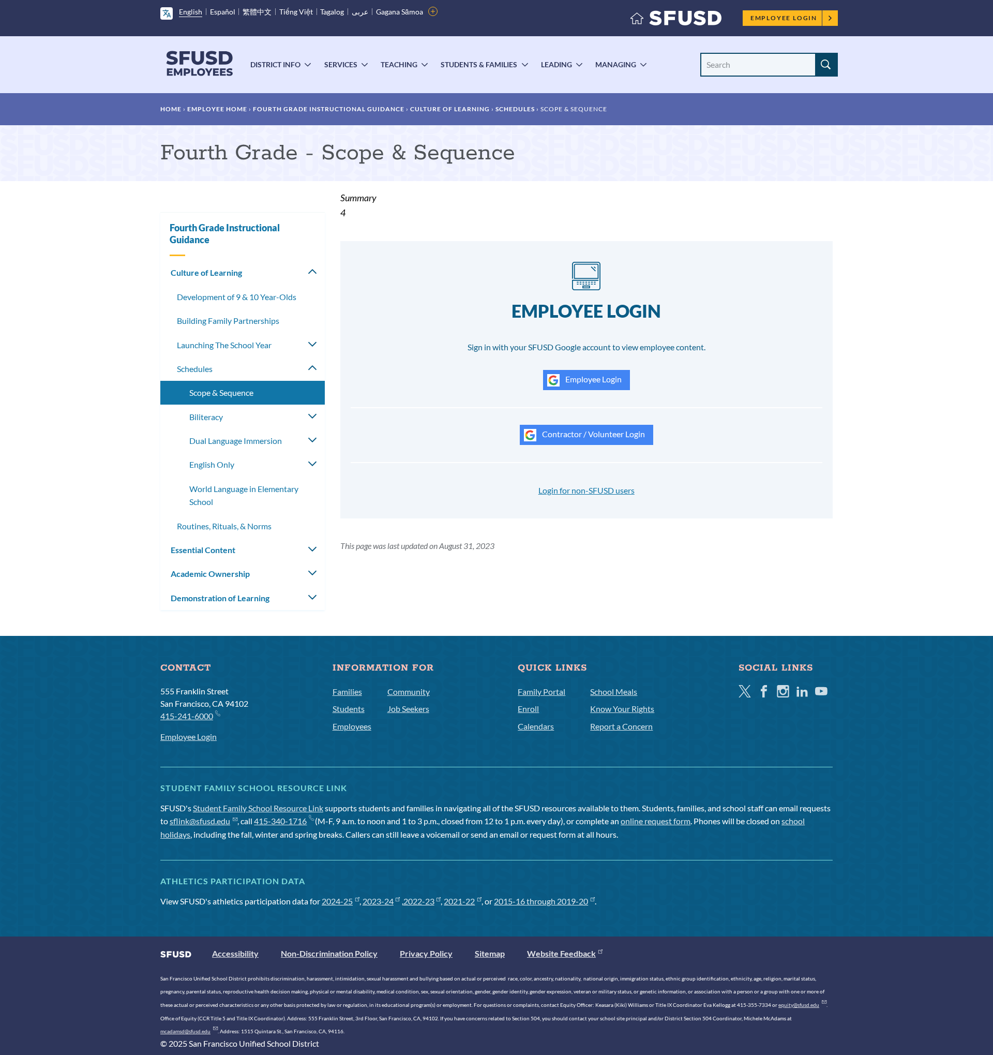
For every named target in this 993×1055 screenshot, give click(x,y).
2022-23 (418, 901)
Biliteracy (206, 417)
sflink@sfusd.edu (200, 821)
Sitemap (490, 953)
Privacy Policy (426, 953)
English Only (211, 464)
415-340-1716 (280, 821)
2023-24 (378, 901)
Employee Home (217, 109)
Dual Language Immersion (235, 440)
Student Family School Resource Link (258, 808)
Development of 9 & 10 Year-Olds (236, 297)
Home (171, 109)
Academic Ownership (210, 573)
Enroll (528, 709)
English (190, 11)
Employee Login (783, 18)
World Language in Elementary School (243, 495)
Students (349, 709)
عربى (360, 11)
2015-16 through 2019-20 (541, 901)
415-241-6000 (186, 716)
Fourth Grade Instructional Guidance (328, 109)
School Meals (613, 691)
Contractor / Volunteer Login (592, 434)
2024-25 (337, 901)
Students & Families (479, 64)
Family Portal (541, 691)
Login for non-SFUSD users (586, 490)
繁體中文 (257, 11)
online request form (655, 821)
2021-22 (459, 901)
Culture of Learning (450, 109)
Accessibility (235, 953)
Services (340, 64)
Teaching (399, 64)
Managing (615, 64)
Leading (556, 64)
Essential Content (203, 550)
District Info (275, 64)
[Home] (675, 20)
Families (347, 691)
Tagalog (332, 11)
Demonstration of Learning (220, 598)
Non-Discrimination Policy (329, 953)
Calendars (536, 726)
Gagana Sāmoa (399, 11)
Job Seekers (408, 709)
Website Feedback (561, 953)
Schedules (515, 109)
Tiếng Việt (296, 11)
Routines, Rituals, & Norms (224, 526)
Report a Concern (621, 726)
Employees (352, 726)
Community (408, 691)
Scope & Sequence (221, 392)
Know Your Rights (622, 709)
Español (222, 11)
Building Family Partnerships (228, 320)
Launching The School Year (224, 345)
